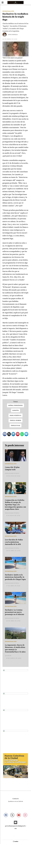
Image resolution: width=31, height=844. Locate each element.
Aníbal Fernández (15, 405)
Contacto (15, 799)
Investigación (8, 11)
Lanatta (15, 410)
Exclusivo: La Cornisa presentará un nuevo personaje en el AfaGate (14, 612)
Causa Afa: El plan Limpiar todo (12, 468)
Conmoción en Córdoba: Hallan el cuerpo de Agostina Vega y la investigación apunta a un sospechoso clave (15, 504)
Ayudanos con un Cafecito (15, 801)
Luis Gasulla (13, 34)
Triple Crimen (15, 420)
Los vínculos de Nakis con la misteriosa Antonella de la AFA (14, 542)
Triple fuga (15, 425)
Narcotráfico (15, 415)
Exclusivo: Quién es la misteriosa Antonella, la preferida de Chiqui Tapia (15, 577)
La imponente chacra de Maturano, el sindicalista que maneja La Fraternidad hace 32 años (15, 648)
